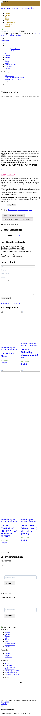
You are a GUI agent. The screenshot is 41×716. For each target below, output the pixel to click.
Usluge (7, 20)
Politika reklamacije (11, 672)
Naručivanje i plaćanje (12, 670)
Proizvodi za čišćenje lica (9, 349)
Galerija (7, 15)
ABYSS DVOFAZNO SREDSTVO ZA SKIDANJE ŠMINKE (9, 531)
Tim (6, 17)
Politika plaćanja (10, 669)
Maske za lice (12, 210)
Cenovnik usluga (10, 22)
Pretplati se (9, 583)
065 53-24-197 (9, 76)
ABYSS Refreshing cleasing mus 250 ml (29, 353)
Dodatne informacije (16, 215)
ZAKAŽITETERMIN (5, 703)
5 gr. (19, 235)
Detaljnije (4, 363)
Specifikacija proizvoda (11, 219)
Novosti (7, 26)
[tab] (5, 215)
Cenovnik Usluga (10, 64)
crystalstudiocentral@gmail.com (15, 77)
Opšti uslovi (8, 657)
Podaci (7, 663)
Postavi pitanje (27, 219)
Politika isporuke (10, 667)
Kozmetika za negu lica (13, 96)
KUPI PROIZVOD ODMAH (10, 303)
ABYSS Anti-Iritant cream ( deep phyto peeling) (29, 529)
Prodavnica (8, 24)
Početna (7, 54)
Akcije (7, 19)
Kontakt (7, 646)
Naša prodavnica (10, 645)
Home (3, 96)
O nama (7, 13)
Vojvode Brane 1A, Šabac (26, 8)
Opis (5, 215)
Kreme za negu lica (27, 520)
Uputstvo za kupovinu (12, 674)
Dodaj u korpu (12, 205)
